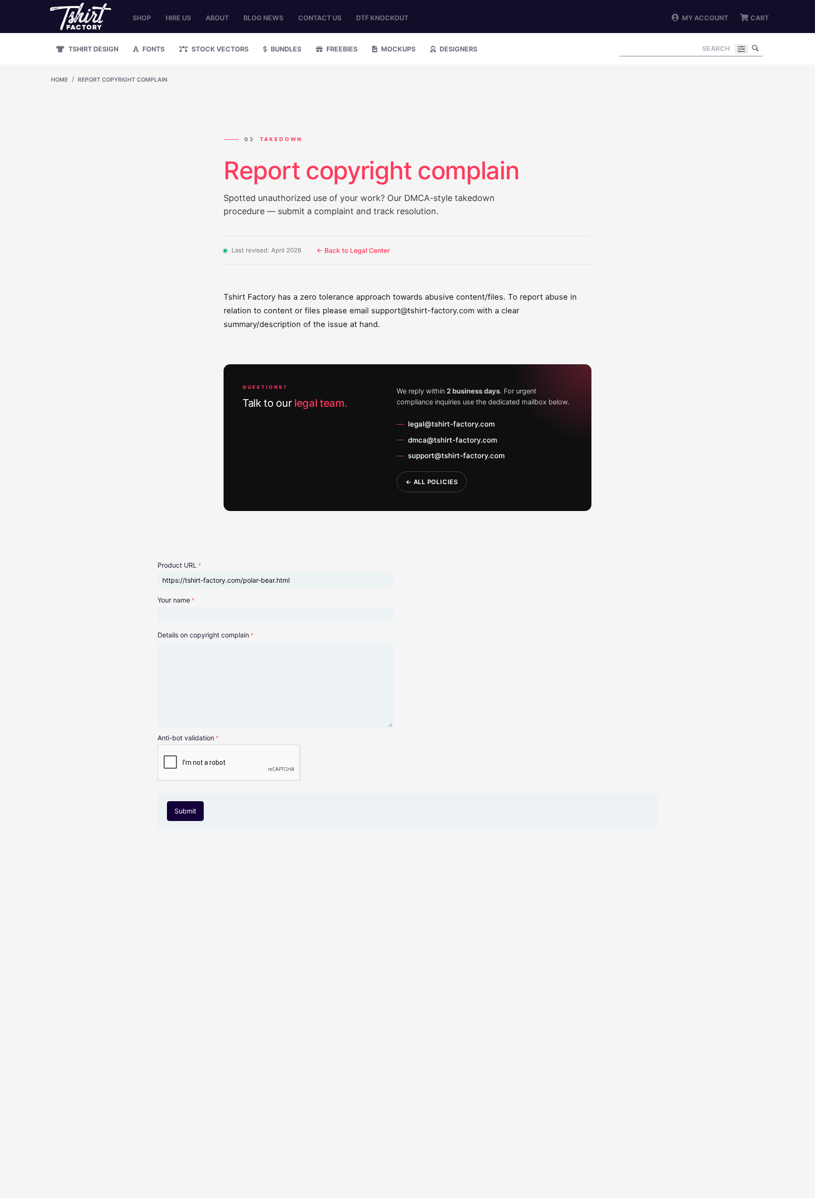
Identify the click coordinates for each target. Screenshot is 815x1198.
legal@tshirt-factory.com (451, 423)
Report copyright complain (122, 79)
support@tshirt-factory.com (456, 455)
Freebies (341, 49)
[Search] (755, 48)
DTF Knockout (382, 18)
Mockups (398, 49)
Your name (174, 600)
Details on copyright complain (203, 635)
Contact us (319, 18)
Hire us (178, 18)
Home (59, 79)
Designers (457, 49)
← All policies (432, 482)
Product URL (177, 565)
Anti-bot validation (186, 738)
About (217, 18)
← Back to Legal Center (353, 250)
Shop (142, 18)
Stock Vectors (219, 49)
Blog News (263, 18)
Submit (185, 811)
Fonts (153, 49)
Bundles (285, 49)
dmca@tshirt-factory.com (452, 440)
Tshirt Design (92, 49)
